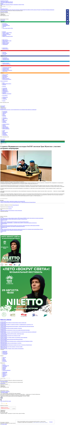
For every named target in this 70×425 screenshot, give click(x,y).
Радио (23, 4)
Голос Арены (4, 53)
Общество (4, 113)
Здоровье (4, 121)
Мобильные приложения (6, 93)
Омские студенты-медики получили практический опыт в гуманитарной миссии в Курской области (18, 202)
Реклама (38, 9)
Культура (4, 359)
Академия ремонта (5, 68)
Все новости (4, 361)
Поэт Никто (4, 23)
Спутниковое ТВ (5, 91)
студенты (16, 210)
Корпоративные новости (6, 83)
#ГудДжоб (4, 54)
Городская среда (5, 126)
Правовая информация (50, 9)
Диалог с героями (5, 33)
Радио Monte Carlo (28, 9)
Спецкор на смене (5, 69)
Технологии (4, 134)
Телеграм (10, 208)
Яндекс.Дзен (10, 206)
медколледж (20, 210)
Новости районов (5, 127)
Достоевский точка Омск (6, 67)
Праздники (4, 122)
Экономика (4, 117)
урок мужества (11, 210)
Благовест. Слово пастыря (7, 32)
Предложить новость (4, 8)
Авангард (20, 4)
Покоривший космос (6, 25)
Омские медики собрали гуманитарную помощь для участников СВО (12, 201)
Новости (11, 4)
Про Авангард (34, 9)
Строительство (5, 118)
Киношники (4, 75)
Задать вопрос (2, 383)
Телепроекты (7, 4)
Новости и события (5, 319)
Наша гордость (5, 39)
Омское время (4, 71)
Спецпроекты (15, 4)
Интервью (4, 133)
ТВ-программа (5, 353)
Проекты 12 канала (5, 42)
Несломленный (5, 24)
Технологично (4, 47)
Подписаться (3, 14)
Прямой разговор (5, 43)
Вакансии (4, 84)
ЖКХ (3, 119)
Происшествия (5, 132)
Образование (4, 120)
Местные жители (5, 48)
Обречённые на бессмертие (7, 70)
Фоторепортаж (5, 135)
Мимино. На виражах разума (7, 36)
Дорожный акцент (5, 58)
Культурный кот (5, 76)
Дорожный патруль (5, 59)
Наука (3, 131)
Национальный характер (6, 79)
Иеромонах (4, 35)
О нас (41, 9)
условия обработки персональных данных (40, 422)
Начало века (4, 77)
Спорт (3, 114)
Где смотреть (4, 88)
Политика (4, 360)
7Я (2, 27)
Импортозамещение (5, 128)
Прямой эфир (2, 4)
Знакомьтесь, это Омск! (6, 34)
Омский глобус (5, 41)
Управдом (4, 26)
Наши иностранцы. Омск (6, 40)
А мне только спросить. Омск (7, 28)
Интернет (4, 92)
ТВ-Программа (22, 9)
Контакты (44, 9)
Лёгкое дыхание (5, 74)
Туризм (3, 130)
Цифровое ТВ (4, 90)
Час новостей (12, 9)
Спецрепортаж (5, 44)
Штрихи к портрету (5, 78)
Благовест (4, 31)
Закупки (3, 369)
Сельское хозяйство (5, 124)
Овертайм (4, 52)
